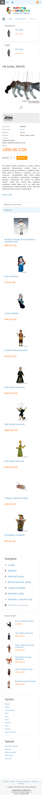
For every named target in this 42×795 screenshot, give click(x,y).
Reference (35, 781)
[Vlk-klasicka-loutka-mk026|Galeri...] (9, 118)
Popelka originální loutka (25, 681)
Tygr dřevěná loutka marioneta (23, 658)
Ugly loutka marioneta (14, 424)
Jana (6, 716)
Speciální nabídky (11, 746)
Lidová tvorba (10, 710)
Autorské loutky (16, 576)
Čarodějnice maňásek (14, 535)
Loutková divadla (16, 588)
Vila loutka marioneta (14, 461)
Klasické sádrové (20, 19)
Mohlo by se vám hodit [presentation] (12, 204)
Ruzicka (8, 729)
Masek (7, 704)
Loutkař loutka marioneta (15, 350)
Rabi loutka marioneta (14, 387)
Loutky (10, 19)
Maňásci (12, 570)
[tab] (21, 204)
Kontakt (12, 781)
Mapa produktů (10, 752)
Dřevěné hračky (16, 593)
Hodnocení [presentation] (8, 210)
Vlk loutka (19, 30)
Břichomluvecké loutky (19, 582)
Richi (6, 713)
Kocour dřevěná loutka (24, 621)
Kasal (22, 129)
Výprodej (8, 758)
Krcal (7, 726)
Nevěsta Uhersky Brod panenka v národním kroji (20, 240)
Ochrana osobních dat (24, 781)
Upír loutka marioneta (24, 633)
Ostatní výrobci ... (11, 732)
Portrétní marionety (18, 605)
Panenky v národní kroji (20, 599)
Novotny (8, 723)
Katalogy (21, 783)
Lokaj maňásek (11, 313)
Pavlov (7, 707)
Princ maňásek (11, 276)
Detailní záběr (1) (21, 107)
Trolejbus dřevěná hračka (16, 498)
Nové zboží (9, 755)
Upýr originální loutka (24, 669)
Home (3, 19)
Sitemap (8, 749)
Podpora (6, 781)
